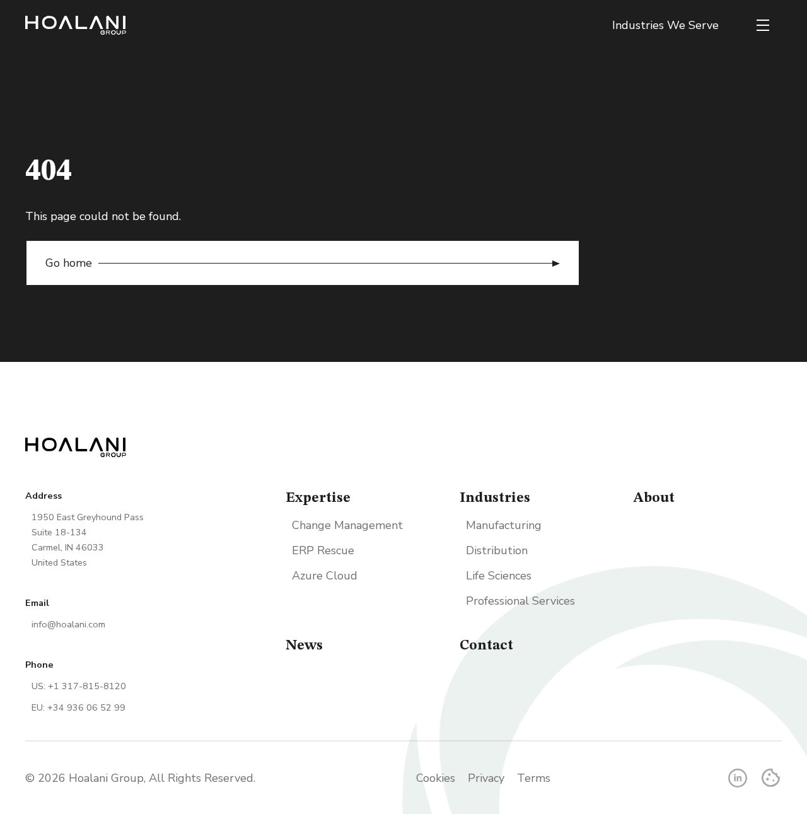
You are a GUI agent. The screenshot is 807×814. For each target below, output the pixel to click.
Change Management (347, 525)
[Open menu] (763, 25)
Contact (486, 646)
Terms (533, 778)
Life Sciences (498, 575)
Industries (495, 498)
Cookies (435, 778)
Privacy (486, 778)
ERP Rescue (323, 550)
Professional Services (520, 600)
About (654, 498)
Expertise (318, 498)
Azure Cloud (324, 575)
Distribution (497, 550)
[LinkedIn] (737, 778)
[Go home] (75, 25)
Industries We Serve (665, 25)
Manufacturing (504, 525)
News (304, 646)
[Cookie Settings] (771, 778)
